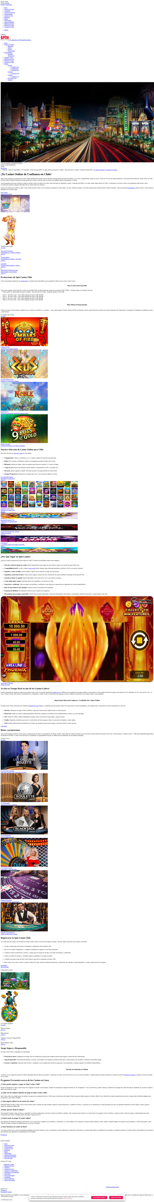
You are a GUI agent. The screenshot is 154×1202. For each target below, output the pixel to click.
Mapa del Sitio (8, 1158)
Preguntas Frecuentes (130, 1075)
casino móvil (31, 568)
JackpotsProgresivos (11, 55)
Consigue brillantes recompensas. (10, 902)
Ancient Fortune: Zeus (7, 379)
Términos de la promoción (11, 1172)
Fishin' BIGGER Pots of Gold (9, 270)
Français (10, 72)
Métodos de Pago (9, 23)
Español (10, 75)
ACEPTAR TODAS (116, 1197)
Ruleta (6, 19)
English (10, 65)
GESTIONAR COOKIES (99, 1197)
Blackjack (7, 17)
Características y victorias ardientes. (11, 252)
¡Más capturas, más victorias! (9, 272)
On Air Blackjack (6, 835)
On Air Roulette (5, 803)
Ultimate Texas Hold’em (8, 932)
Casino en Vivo (8, 15)
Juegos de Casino (9, 9)
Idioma (6, 30)
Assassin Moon (5, 257)
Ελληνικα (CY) (12, 78)
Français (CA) (15, 73)
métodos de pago (34, 706)
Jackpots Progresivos (10, 1155)
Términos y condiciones (11, 1170)
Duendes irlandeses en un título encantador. (13, 445)
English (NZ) (15, 70)
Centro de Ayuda (9, 27)
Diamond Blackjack (6, 900)
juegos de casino (18, 453)
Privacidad (7, 1174)
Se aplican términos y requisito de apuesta (105, 170)
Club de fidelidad (9, 22)
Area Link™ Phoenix (7, 251)
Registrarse (9, 4)
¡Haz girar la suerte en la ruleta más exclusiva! (14, 772)
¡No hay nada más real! (7, 837)
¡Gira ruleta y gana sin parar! (9, 869)
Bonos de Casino (9, 25)
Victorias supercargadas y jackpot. (10, 265)
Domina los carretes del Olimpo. (10, 381)
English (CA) (15, 67)
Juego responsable (9, 1175)
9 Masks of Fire (5, 347)
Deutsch (10, 80)
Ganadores (7, 11)
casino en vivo (56, 692)
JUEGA (3, 1030)
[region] (77, 1197)
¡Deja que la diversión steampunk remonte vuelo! (14, 413)
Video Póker (7, 20)
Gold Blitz (4, 264)
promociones (24, 281)
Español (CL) (15, 76)
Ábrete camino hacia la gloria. (9, 934)
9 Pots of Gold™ (5, 444)
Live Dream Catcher (6, 868)
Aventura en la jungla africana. (9, 348)
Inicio (5, 7)
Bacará (10, 49)
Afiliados (6, 1167)
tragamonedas (131, 188)
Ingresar (3, 4)
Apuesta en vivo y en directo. (9, 804)
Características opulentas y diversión (11, 259)
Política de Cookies (67, 1198)
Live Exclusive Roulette (7, 771)
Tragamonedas (8, 14)
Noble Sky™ (4, 412)
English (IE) (14, 68)
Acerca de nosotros (9, 12)
